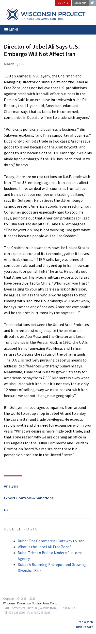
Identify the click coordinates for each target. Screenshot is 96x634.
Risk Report (84, 627)
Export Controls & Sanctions (28, 497)
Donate (63, 2)
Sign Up (80, 2)
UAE (7, 509)
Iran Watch (85, 622)
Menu (14, 29)
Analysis (11, 486)
